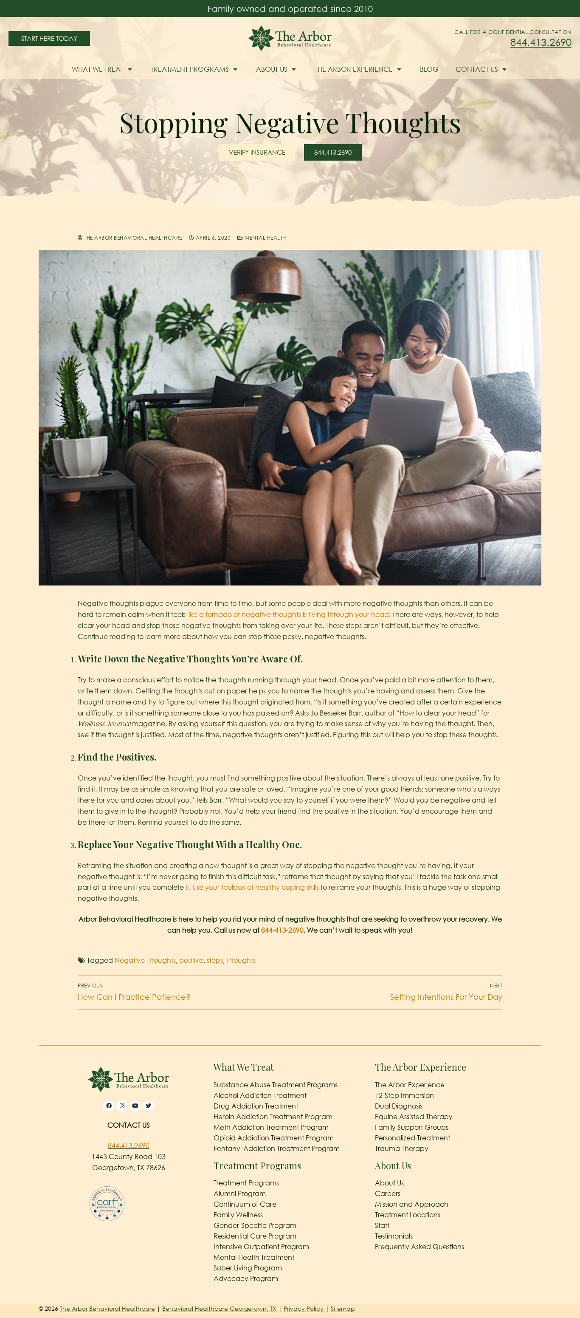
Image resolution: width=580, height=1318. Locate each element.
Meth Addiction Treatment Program (271, 1127)
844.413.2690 (541, 42)
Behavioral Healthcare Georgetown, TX (219, 1308)
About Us (271, 69)
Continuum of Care (245, 1204)
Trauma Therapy (401, 1148)
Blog (429, 69)
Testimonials (394, 1236)
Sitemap (343, 1308)
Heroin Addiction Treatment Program (273, 1116)
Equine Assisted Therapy (414, 1116)
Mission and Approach (411, 1204)
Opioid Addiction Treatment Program (274, 1138)
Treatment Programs (190, 69)
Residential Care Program (255, 1236)
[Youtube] (135, 1106)
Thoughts (241, 960)
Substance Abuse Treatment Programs (276, 1084)
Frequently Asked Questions (419, 1246)
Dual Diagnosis (398, 1106)
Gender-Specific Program (255, 1225)
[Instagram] (121, 1106)
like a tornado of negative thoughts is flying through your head (288, 614)
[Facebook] (108, 1106)
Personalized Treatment (412, 1138)
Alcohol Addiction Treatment (260, 1095)
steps (215, 960)
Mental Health (264, 238)
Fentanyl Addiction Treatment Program (277, 1148)
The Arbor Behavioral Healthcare (132, 238)
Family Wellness (238, 1215)
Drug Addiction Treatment (256, 1106)
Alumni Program (240, 1193)
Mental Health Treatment (254, 1257)
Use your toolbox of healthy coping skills (255, 887)
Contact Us (477, 69)
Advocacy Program (246, 1278)
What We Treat (98, 69)
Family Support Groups (411, 1127)
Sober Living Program (248, 1268)
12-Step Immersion (404, 1095)
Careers (387, 1193)
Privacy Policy (304, 1308)
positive (191, 960)
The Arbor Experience (354, 69)
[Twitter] (148, 1106)
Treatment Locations (407, 1215)
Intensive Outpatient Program (261, 1246)
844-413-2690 (282, 930)
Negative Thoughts (145, 960)
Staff (382, 1225)
